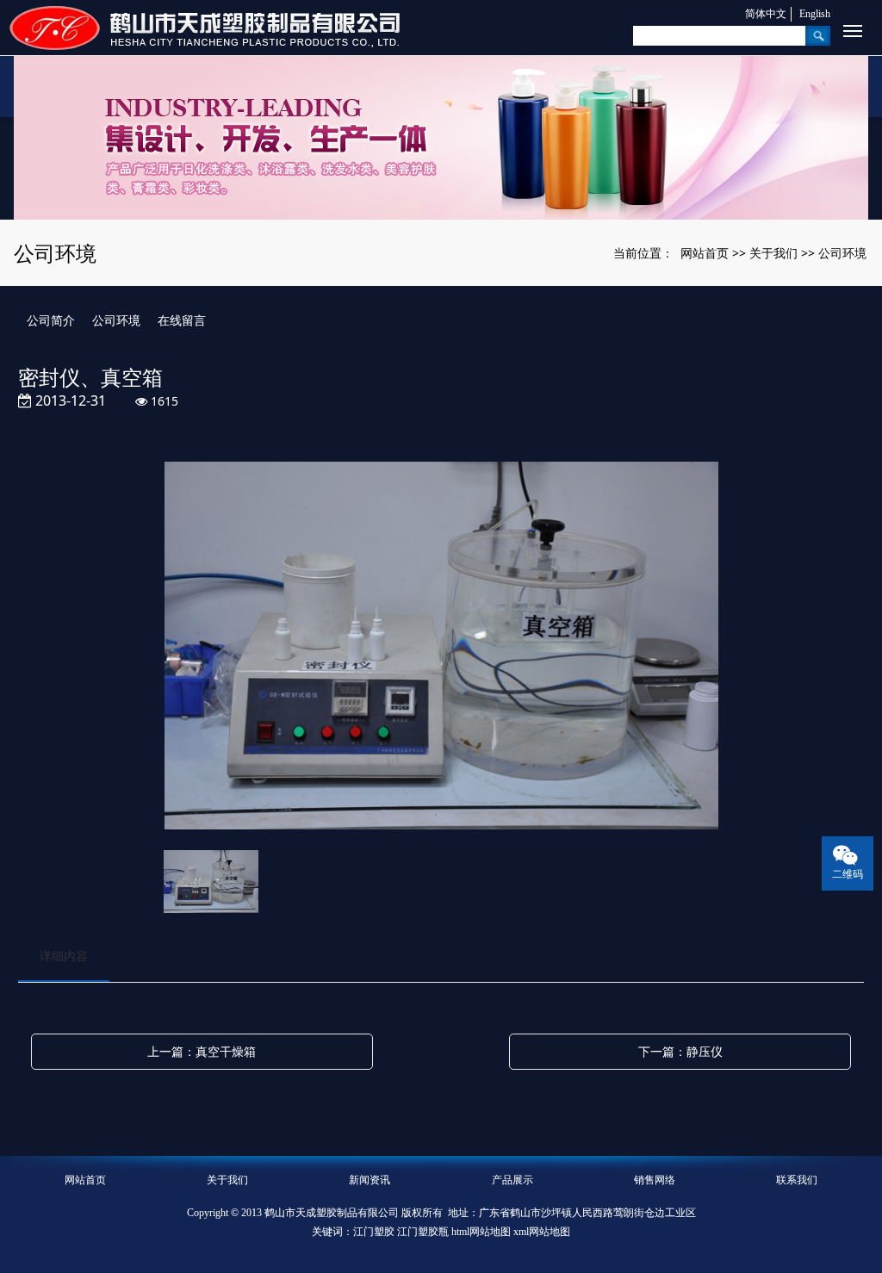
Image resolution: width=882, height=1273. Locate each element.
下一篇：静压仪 (680, 1051)
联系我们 (796, 1179)
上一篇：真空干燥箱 (201, 1051)
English (814, 14)
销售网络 (654, 1179)
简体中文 (765, 14)
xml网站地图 (541, 1232)
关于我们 (773, 253)
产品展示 (512, 1179)
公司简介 (51, 320)
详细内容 (64, 955)
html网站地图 (481, 1232)
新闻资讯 (369, 1179)
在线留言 (182, 320)
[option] (441, 647)
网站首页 (704, 253)
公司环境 (842, 253)
